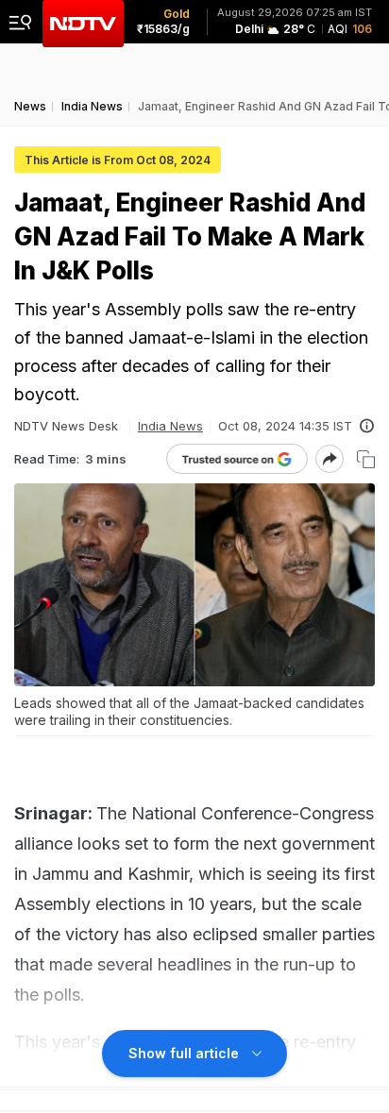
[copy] (366, 459)
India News (170, 425)
